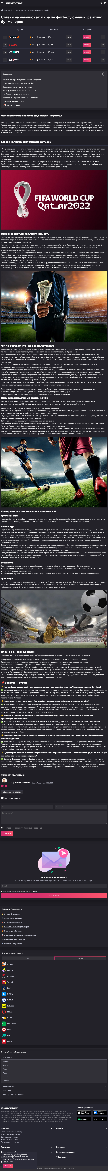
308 (51, 45)
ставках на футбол (46, 429)
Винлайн (6, 1061)
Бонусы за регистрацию (9, 1140)
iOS (28, 958)
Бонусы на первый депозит (10, 1134)
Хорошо (8, 1166)
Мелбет (6, 1081)
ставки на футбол (35, 382)
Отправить (7, 833)
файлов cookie (8, 1161)
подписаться (54, 895)
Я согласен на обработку (22, 828)
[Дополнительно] (103, 37)
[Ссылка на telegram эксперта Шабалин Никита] (2, 786)
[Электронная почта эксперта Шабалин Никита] (6, 786)
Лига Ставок (7, 1077)
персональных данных (33, 828)
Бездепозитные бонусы (9, 1137)
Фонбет (6, 1065)
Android (80, 958)
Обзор (69, 37)
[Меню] (2, 3)
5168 (52, 37)
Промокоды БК (8, 1087)
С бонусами (87, 30)
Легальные (54, 30)
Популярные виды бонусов (13, 1095)
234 (51, 60)
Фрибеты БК (8, 1057)
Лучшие (20, 30)
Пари (5, 1069)
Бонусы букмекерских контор (11, 1132)
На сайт (86, 37)
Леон (5, 1073)
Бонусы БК (7, 1091)
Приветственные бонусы (10, 1142)
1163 (52, 52)
